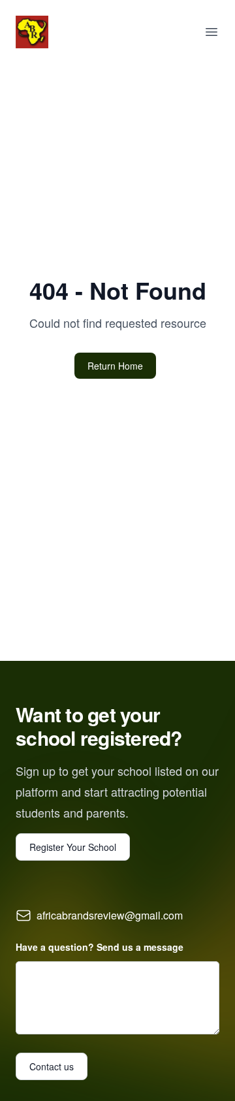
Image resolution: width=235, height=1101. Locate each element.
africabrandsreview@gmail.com (110, 915)
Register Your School (72, 847)
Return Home (115, 365)
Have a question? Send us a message (99, 946)
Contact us (51, 1066)
